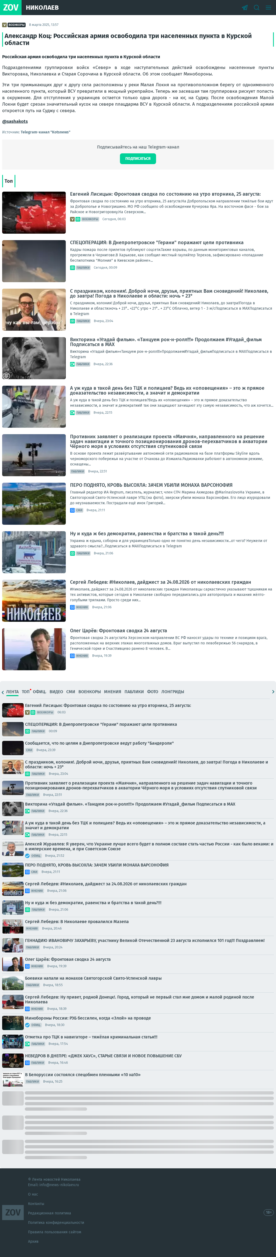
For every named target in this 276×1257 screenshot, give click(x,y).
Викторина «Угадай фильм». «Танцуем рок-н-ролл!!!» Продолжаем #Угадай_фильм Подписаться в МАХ (166, 342)
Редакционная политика (49, 1213)
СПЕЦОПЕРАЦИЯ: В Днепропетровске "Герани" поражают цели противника (157, 243)
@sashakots (15, 121)
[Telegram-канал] (244, 7)
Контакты (36, 1203)
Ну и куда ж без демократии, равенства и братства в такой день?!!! (147, 534)
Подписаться (138, 158)
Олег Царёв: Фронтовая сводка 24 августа (118, 631)
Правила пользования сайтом (54, 1232)
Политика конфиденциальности (56, 1222)
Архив (33, 1241)
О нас (33, 1194)
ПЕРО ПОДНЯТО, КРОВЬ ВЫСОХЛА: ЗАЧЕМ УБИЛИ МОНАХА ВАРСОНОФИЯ (151, 485)
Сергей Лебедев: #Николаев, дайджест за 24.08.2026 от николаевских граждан (160, 582)
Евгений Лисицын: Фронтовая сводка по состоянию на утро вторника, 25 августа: (165, 194)
